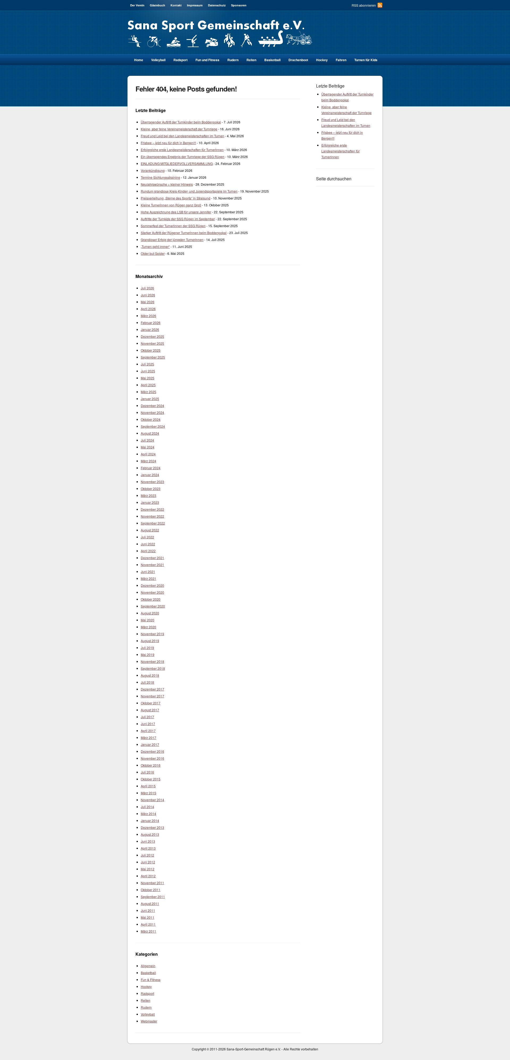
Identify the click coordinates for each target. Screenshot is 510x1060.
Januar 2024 (150, 474)
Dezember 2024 (152, 405)
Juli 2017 (147, 716)
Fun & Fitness (150, 979)
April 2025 (148, 385)
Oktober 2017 (150, 703)
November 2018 (152, 661)
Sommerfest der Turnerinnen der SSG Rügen (173, 225)
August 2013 (150, 834)
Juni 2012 (148, 862)
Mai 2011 (147, 917)
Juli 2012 (147, 855)
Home (138, 59)
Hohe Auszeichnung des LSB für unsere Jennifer (176, 212)
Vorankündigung (153, 170)
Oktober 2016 (150, 765)
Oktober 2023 (150, 488)
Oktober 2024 (150, 419)
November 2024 (152, 412)
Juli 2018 (147, 682)
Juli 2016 (147, 772)
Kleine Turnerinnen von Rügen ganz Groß (171, 205)
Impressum (195, 5)
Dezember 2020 (152, 585)
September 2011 (153, 896)
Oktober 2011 (150, 889)
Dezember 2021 (152, 557)
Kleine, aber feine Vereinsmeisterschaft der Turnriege (179, 129)
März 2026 (148, 315)
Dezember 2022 (152, 509)
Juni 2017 (148, 723)
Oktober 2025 (150, 350)
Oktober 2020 (150, 599)
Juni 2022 (148, 544)
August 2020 (150, 613)
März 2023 (148, 495)
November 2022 (152, 516)
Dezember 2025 (152, 336)
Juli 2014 (147, 806)
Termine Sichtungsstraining (160, 177)
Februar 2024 (150, 467)
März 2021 (148, 578)
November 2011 (152, 882)
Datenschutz (217, 5)
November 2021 (152, 564)
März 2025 (148, 391)
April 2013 (148, 848)
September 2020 (153, 606)
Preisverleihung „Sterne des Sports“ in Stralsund (175, 198)
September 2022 (153, 523)
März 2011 (148, 931)
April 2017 (148, 730)
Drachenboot (298, 59)
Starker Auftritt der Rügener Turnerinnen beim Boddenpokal (184, 232)
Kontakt (176, 5)
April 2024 (148, 454)
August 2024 (150, 433)
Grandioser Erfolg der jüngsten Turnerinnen (172, 239)
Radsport (147, 993)
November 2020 (152, 592)
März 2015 (148, 793)
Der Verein (137, 5)
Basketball (272, 59)
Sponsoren (238, 5)
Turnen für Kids (365, 59)
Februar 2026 (150, 322)
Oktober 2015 (150, 779)
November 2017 (152, 696)
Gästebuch (157, 5)
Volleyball (158, 59)
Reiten (251, 59)
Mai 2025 (147, 378)
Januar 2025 (150, 398)
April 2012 (148, 876)
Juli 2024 (147, 440)
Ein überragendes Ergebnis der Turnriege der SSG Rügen (182, 156)
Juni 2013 (148, 841)
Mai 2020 (147, 620)
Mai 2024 (147, 447)
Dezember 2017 (152, 689)
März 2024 (148, 461)
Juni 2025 (148, 371)
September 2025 (153, 357)
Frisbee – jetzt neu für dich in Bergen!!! (168, 142)
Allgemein (148, 965)
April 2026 (148, 308)
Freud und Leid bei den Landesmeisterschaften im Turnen (182, 136)
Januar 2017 (150, 744)
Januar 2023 (150, 502)
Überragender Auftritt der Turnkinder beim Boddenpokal (181, 122)
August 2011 (150, 903)
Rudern (233, 59)
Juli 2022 (147, 537)
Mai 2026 (147, 302)
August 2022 (150, 530)
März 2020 (148, 627)
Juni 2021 (148, 571)
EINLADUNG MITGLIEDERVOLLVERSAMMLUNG (177, 163)
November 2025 (152, 343)
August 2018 (150, 675)
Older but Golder (153, 253)
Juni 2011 (148, 910)
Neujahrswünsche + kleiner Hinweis (167, 184)
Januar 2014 (150, 820)
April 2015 (148, 786)
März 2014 (148, 813)
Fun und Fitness (207, 59)
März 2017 (148, 737)
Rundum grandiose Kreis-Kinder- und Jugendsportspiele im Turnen (189, 191)
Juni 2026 (148, 295)
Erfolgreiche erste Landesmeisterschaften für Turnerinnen (182, 149)
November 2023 (152, 481)
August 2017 (150, 710)
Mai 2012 (147, 869)
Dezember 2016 (152, 751)
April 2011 (148, 924)
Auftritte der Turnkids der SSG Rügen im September (178, 219)
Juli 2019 (147, 647)
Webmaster (149, 1021)
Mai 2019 (147, 654)
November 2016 (152, 758)
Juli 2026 (147, 288)
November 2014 (152, 799)
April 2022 (148, 550)
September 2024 (153, 426)
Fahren (341, 59)
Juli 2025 (147, 364)
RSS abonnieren (364, 5)
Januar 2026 (150, 329)
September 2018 (153, 668)
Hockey (322, 59)
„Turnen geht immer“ (155, 246)
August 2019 (150, 640)
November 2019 (152, 633)
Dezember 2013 (152, 827)
